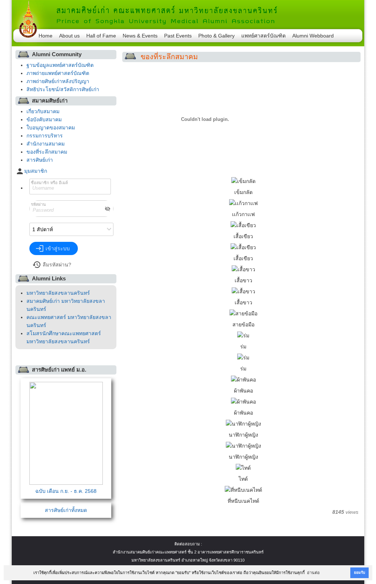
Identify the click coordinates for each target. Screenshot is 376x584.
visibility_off (108, 209)
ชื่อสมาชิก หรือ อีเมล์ (49, 182)
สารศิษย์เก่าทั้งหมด (66, 510)
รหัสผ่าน (38, 204)
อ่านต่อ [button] (313, 572)
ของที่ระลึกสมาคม (46, 152)
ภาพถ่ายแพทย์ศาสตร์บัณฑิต (57, 73)
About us (69, 36)
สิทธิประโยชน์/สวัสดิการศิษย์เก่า (62, 89)
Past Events (178, 36)
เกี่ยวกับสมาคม (42, 111)
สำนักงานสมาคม (45, 144)
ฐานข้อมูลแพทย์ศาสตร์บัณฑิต (60, 65)
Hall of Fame (101, 36)
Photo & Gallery (216, 36)
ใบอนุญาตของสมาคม (50, 127)
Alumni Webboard (313, 36)
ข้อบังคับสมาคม (44, 119)
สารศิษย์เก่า (39, 160)
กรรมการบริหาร (44, 136)
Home (46, 36)
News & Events (140, 36)
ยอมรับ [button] (359, 572)
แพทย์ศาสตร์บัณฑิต (263, 36)
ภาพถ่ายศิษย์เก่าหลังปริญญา (57, 81)
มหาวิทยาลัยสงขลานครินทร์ (58, 293)
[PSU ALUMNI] (188, 13)
